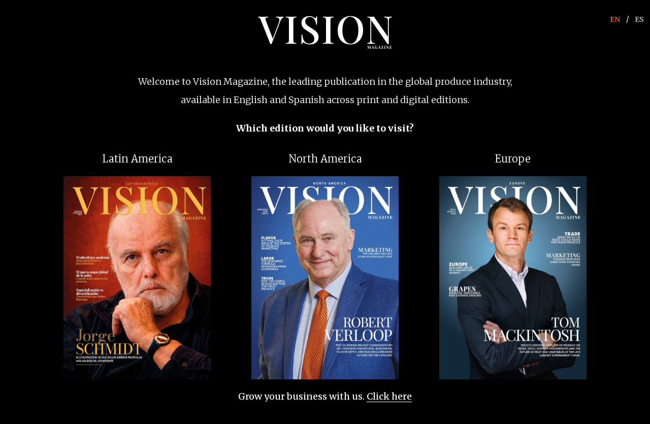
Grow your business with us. (325, 396)
